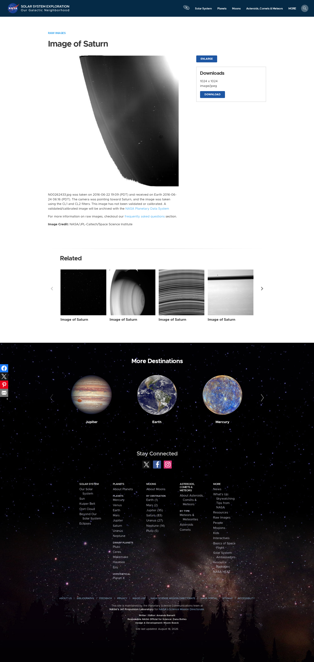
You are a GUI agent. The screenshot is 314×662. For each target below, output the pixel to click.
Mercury (222, 422)
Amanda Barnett (165, 615)
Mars (116, 515)
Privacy (122, 598)
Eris (115, 567)
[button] (292, 8)
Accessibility (246, 598)
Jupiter (92, 422)
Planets (118, 484)
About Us (65, 598)
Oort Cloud (87, 509)
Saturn (117, 525)
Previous (52, 288)
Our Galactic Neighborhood (45, 11)
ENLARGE (207, 59)
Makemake (120, 557)
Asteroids (186, 524)
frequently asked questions (145, 216)
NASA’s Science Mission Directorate (181, 609)
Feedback (105, 598)
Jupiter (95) (154, 510)
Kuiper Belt (87, 503)
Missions (219, 528)
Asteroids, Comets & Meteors (187, 487)
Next (262, 288)
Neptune (119, 536)
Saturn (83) (154, 515)
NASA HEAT (221, 571)
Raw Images (57, 33)
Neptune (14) (155, 525)
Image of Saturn (74, 319)
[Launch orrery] (186, 9)
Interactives (221, 538)
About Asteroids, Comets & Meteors (192, 500)
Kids (216, 533)
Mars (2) (152, 505)
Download (212, 94)
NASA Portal (209, 598)
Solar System (88, 484)
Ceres (117, 552)
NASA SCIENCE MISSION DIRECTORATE (173, 598)
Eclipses (85, 523)
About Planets (123, 489)
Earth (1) (152, 500)
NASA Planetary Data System (147, 208)
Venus (117, 505)
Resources (220, 512)
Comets (185, 529)
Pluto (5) (152, 530)
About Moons (155, 489)
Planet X (119, 578)
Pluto (116, 546)
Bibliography (85, 598)
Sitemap (227, 598)
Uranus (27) (154, 520)
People (218, 522)
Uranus (118, 530)
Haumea (119, 562)
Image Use (139, 598)
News (217, 489)
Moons (151, 484)
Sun (82, 498)
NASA (14, 8)
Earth (157, 422)
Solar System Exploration (45, 5)
